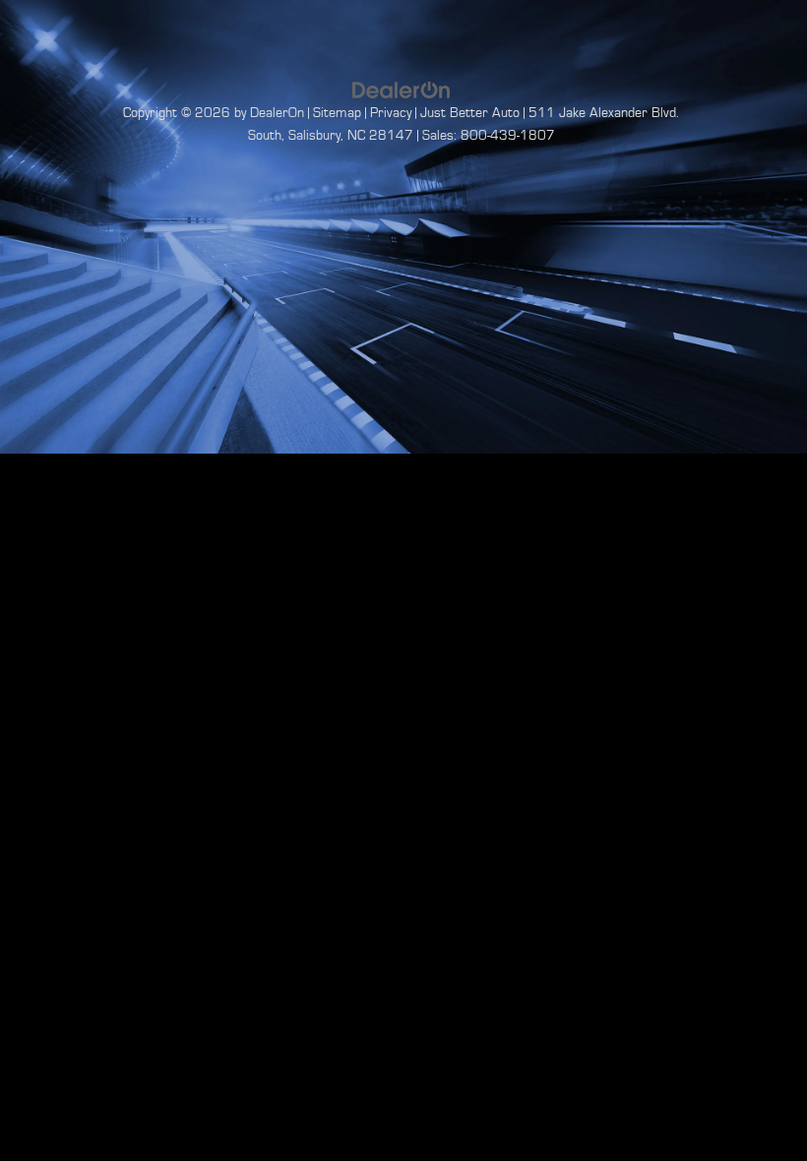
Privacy (390, 113)
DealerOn (277, 113)
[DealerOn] (401, 89)
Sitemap (337, 113)
